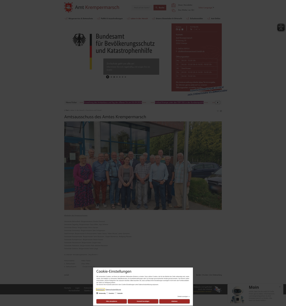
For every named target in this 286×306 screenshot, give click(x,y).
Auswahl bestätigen (143, 301)
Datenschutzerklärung (113, 289)
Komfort (111, 293)
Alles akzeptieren (111, 301)
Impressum (100, 289)
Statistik (120, 293)
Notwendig (102, 293)
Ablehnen (174, 301)
